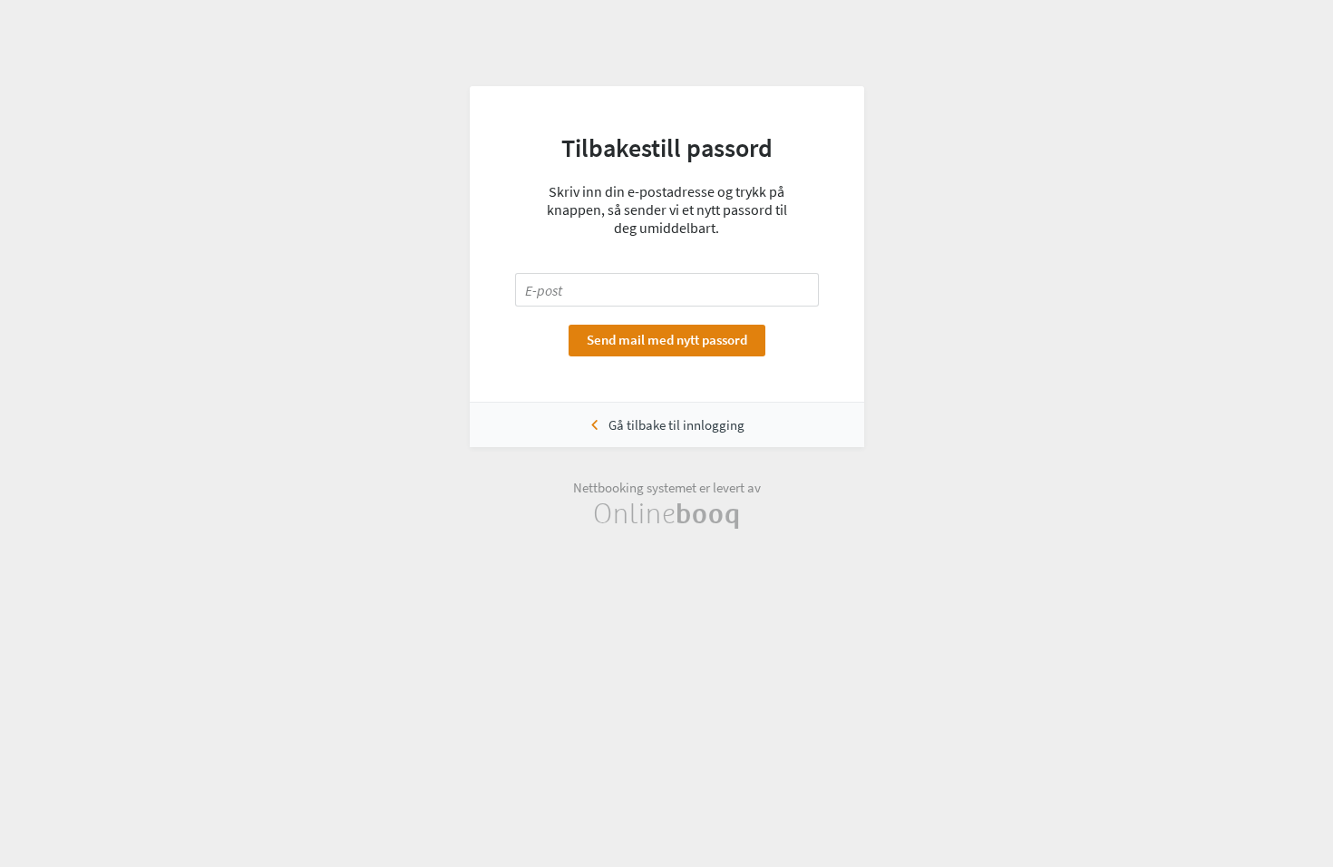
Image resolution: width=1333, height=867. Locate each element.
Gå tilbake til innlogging (676, 425)
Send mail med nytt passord (667, 339)
